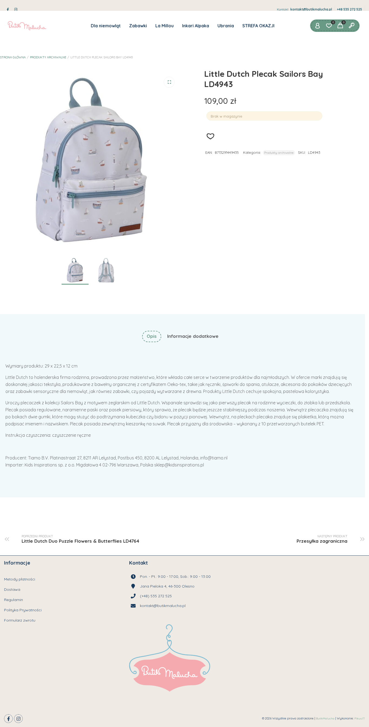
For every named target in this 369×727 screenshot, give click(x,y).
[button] (169, 82)
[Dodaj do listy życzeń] (210, 136)
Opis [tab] (152, 336)
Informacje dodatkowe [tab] (193, 336)
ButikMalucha (325, 718)
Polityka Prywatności (23, 610)
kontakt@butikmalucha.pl (311, 9)
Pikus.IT (359, 718)
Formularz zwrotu (19, 620)
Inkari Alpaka (195, 25)
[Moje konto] (317, 26)
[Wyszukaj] (351, 26)
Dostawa (12, 589)
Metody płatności (19, 579)
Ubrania (225, 25)
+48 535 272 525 (349, 9)
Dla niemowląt (106, 25)
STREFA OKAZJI (258, 25)
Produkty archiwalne (48, 57)
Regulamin (13, 599)
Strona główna (13, 57)
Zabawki (138, 25)
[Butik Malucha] (27, 25)
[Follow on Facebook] (8, 718)
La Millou (164, 25)
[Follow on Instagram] (18, 718)
